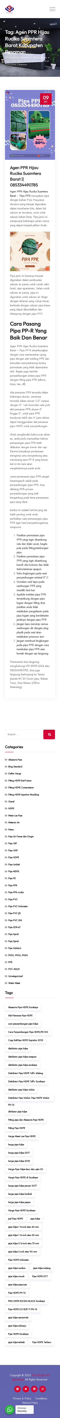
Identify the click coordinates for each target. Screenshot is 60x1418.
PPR (10, 962)
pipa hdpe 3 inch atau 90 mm (22, 1251)
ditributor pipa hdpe (17, 1111)
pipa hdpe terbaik (16, 1342)
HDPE (11, 808)
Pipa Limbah (14, 864)
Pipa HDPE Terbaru (41, 1342)
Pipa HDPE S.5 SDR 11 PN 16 (22, 1309)
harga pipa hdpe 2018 (19, 1161)
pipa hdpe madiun (17, 1268)
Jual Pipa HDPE (15, 1218)
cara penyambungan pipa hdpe (23, 1023)
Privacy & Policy (22, 1398)
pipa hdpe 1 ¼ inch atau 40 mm (23, 1227)
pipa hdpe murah (16, 1276)
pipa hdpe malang (41, 1268)
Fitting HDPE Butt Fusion (20, 780)
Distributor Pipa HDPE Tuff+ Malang (25, 1073)
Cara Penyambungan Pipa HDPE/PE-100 (28, 1032)
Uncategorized (15, 976)
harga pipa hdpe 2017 (19, 1152)
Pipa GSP (13, 850)
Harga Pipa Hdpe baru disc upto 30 (25, 1169)
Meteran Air (14, 822)
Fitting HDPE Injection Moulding (23, 794)
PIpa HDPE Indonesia (18, 1259)
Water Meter (14, 983)
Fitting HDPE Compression (21, 787)
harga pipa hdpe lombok (20, 1194)
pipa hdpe (35, 1218)
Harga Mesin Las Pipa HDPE (22, 1136)
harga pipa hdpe (16, 1144)
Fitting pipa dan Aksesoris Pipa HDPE (26, 1119)
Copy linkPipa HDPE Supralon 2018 (25, 1040)
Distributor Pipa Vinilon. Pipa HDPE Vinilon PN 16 (28, 1098)
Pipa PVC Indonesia (18, 906)
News (11, 829)
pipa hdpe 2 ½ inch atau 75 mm (23, 1243)
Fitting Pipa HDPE (16, 1128)
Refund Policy (30, 1403)
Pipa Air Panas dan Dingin (21, 836)
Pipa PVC (13, 899)
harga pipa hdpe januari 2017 (22, 1185)
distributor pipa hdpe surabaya (22, 1065)
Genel (11, 801)
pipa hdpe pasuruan (17, 1284)
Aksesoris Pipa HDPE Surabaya (23, 1007)
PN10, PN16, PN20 (18, 955)
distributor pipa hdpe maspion (22, 1056)
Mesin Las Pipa (15, 815)
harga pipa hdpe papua (19, 1202)
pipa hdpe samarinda (18, 1317)
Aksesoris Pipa (15, 759)
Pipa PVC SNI (15, 920)
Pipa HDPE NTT (40, 1276)
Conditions (41, 1398)
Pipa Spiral (13, 934)
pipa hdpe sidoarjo (17, 1325)
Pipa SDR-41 (14, 927)
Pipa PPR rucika (16, 892)
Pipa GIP (12, 843)
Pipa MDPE (13, 871)
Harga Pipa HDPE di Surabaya (23, 1177)
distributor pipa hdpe (18, 1048)
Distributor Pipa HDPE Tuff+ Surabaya (26, 1081)
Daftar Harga (14, 773)
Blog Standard (15, 766)
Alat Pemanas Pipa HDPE (20, 1015)
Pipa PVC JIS (14, 913)
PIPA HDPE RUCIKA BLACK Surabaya (26, 1301)
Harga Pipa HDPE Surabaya (21, 1210)
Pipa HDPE (13, 857)
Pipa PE (12, 878)
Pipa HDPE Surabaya (18, 1334)
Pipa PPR (12, 885)
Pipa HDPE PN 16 (17, 1292)
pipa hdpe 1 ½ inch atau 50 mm (23, 1235)
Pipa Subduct (14, 948)
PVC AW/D (14, 969)
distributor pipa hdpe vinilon (21, 1089)
